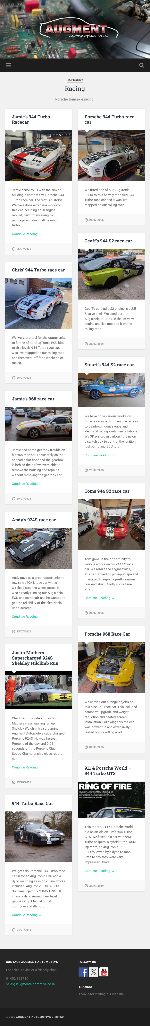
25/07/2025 (24, 377)
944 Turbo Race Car (32, 803)
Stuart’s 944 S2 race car (109, 364)
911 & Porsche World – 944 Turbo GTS (108, 770)
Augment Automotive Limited (40, 1016)
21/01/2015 (96, 885)
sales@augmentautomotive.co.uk (30, 984)
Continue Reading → (27, 234)
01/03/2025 (96, 747)
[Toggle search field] (141, 65)
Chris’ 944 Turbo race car (38, 270)
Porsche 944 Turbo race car (109, 119)
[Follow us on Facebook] (83, 972)
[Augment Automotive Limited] (75, 29)
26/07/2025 (24, 249)
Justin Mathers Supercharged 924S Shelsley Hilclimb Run (35, 658)
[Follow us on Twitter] (93, 972)
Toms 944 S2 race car (107, 491)
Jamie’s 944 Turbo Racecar (31, 119)
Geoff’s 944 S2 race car (108, 241)
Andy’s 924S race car (34, 520)
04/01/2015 (24, 930)
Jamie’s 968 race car (33, 399)
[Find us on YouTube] (104, 972)
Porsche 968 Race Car (107, 634)
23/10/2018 (24, 782)
